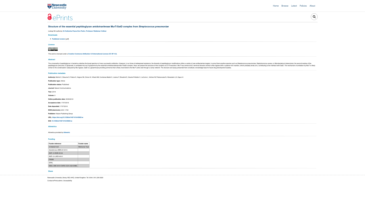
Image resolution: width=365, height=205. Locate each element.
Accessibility (67, 180)
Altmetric (66, 132)
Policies (303, 6)
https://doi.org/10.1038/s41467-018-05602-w (67, 117)
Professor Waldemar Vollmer (96, 31)
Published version (58, 39)
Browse (284, 6)
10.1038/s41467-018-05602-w (62, 121)
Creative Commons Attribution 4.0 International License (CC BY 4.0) (92, 54)
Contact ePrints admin (54, 180)
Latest (294, 6)
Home (276, 6)
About (312, 6)
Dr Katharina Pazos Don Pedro (74, 31)
